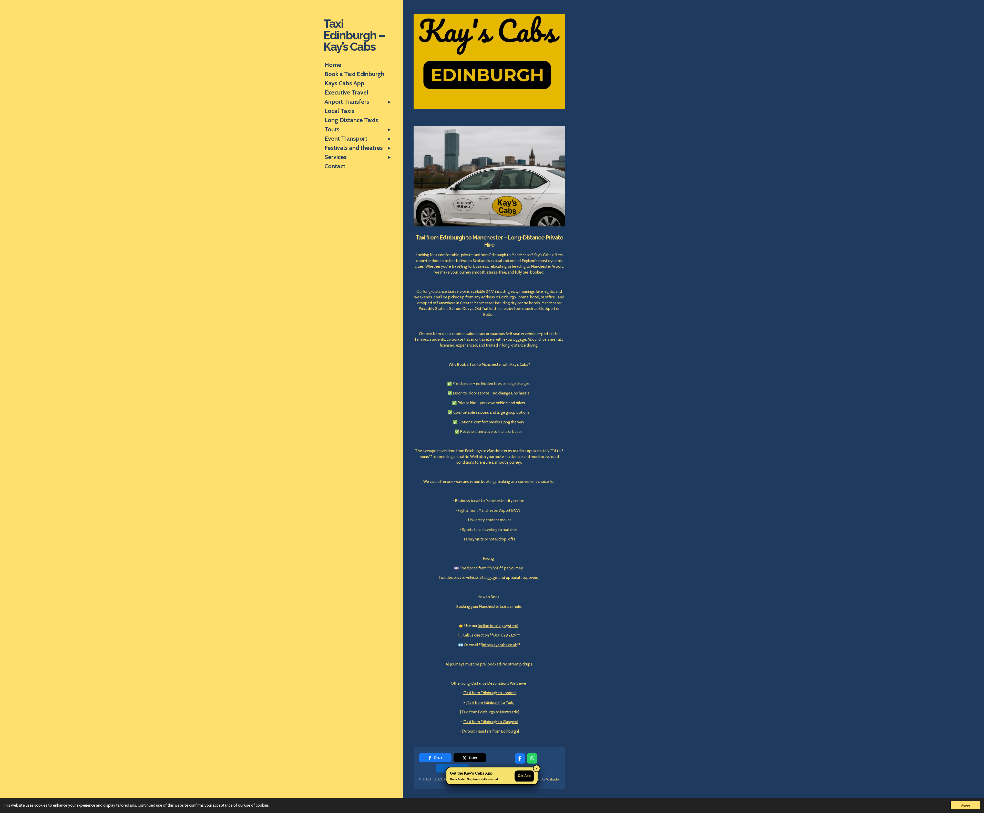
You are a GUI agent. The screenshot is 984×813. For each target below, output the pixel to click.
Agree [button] (965, 805)
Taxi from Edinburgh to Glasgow (490, 722)
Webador (553, 779)
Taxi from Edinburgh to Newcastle (490, 712)
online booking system (498, 625)
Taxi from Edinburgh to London (489, 693)
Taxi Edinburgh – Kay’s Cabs (354, 35)
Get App (524, 776)
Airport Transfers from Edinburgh (491, 731)
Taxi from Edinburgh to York (490, 702)
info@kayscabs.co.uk (499, 645)
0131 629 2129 (504, 635)
